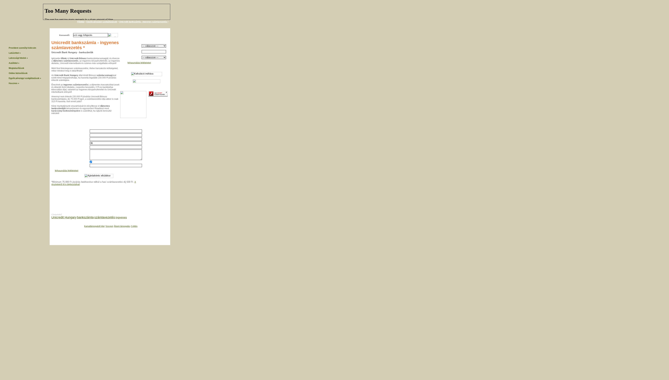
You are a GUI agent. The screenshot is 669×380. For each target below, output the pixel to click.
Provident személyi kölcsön (22, 48)
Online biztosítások (18, 73)
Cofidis (134, 226)
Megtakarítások (16, 68)
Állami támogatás (122, 226)
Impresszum (161, 250)
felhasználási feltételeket (139, 63)
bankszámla (85, 217)
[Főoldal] (28, 15)
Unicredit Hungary (63, 217)
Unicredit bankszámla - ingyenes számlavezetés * (143, 22)
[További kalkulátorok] (146, 82)
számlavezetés (104, 217)
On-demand (17, 250)
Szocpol (109, 226)
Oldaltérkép (144, 250)
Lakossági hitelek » (18, 58)
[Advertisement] (188, 55)
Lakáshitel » (15, 53)
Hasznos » (14, 83)
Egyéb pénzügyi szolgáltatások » (25, 78)
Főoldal (80, 22)
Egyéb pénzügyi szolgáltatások (101, 22)
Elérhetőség (127, 250)
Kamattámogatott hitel (94, 226)
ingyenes (121, 217)
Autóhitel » (14, 63)
